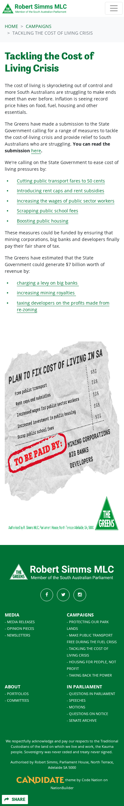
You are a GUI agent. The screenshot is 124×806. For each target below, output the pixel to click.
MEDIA (12, 615)
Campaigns (39, 26)
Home (11, 26)
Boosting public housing (42, 221)
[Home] (34, 8)
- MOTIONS (76, 707)
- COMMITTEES (17, 700)
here (36, 151)
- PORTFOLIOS (17, 693)
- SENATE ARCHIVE (82, 720)
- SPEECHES (76, 700)
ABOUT (12, 687)
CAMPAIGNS (80, 615)
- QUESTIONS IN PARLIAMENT (91, 693)
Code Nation (92, 780)
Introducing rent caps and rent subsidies (60, 191)
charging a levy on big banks (48, 283)
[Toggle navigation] (114, 8)
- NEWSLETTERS (17, 635)
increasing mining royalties (46, 293)
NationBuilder (62, 787)
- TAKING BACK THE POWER (89, 675)
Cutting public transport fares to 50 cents (61, 181)
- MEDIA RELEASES (20, 621)
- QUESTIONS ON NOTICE (87, 713)
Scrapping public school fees (47, 211)
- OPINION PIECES (19, 628)
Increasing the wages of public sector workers (65, 201)
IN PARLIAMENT (84, 687)
